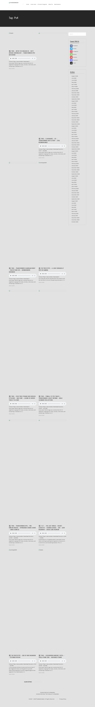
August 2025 (75, 101)
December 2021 (75, 192)
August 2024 (75, 126)
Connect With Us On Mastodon (47, 692)
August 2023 (75, 151)
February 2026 (75, 88)
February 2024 (75, 138)
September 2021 (75, 199)
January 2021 (75, 215)
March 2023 (74, 161)
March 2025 (74, 111)
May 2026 (74, 82)
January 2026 (75, 90)
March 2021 (74, 211)
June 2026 (74, 80)
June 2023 (74, 155)
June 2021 (74, 205)
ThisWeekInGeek (40, 699)
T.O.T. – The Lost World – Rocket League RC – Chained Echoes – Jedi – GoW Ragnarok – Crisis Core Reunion (52, 527)
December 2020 (75, 217)
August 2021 (75, 201)
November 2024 (75, 119)
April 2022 (74, 184)
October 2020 (75, 221)
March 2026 (74, 86)
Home (27, 4)
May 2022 (74, 182)
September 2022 (76, 174)
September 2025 (76, 99)
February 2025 (75, 113)
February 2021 (75, 213)
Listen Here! (33, 4)
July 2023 (74, 153)
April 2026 (74, 84)
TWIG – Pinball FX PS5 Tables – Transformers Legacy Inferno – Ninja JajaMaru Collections (50, 398)
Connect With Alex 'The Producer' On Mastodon (47, 694)
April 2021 (74, 209)
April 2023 (74, 159)
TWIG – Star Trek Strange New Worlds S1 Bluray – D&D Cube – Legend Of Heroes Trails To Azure (22, 398)
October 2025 (75, 97)
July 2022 (74, 178)
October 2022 (75, 172)
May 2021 (74, 207)
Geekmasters (57, 4)
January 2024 (75, 140)
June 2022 (74, 180)
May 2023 (74, 157)
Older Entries (28, 681)
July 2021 (74, 203)
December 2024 (75, 117)
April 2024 (74, 134)
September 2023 (76, 149)
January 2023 (75, 165)
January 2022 (75, 190)
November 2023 (75, 144)
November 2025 (75, 94)
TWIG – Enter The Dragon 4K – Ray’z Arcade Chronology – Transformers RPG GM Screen (22, 53)
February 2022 (75, 188)
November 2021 (75, 194)
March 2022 (74, 186)
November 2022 (75, 169)
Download (26, 61)
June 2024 (74, 130)
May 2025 (74, 107)
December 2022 (75, 167)
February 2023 (75, 163)
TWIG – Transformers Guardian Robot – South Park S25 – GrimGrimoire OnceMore (22, 270)
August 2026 (75, 76)
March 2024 (74, 136)
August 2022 (75, 176)
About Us (50, 4)
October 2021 (75, 197)
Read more (12, 68)
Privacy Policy (62, 699)
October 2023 (75, 147)
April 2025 (74, 109)
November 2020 (75, 219)
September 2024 (76, 124)
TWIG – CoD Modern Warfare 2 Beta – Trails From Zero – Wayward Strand (51, 656)
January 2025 (75, 115)
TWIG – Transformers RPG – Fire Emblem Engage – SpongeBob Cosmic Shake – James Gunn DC (22, 527)
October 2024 (75, 122)
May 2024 (74, 132)
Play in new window (18, 61)
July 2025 (74, 103)
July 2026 (74, 78)
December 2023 (75, 142)
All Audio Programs (42, 4)
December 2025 (75, 92)
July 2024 (74, 128)
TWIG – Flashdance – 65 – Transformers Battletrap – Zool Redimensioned (49, 140)
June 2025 (74, 105)
